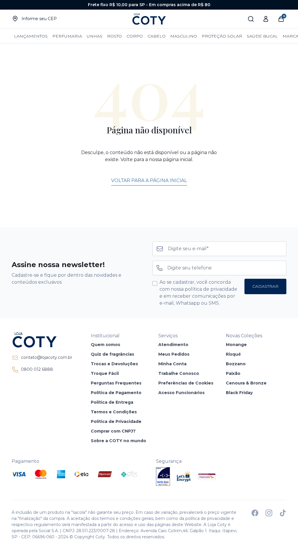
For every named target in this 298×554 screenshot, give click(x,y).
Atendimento (173, 344)
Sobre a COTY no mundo (118, 440)
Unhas (94, 36)
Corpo (135, 36)
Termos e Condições (114, 411)
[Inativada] (163, 476)
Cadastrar (265, 286)
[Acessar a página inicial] (42, 339)
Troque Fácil (105, 373)
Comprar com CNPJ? (113, 431)
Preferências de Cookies (185, 383)
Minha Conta (172, 363)
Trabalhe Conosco (178, 373)
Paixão (233, 373)
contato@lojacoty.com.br (46, 357)
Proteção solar (222, 36)
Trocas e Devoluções (114, 363)
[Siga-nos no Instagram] (268, 512)
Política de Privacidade (116, 421)
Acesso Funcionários (181, 392)
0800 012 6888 (37, 369)
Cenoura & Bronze (246, 383)
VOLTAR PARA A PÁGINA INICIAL (149, 180)
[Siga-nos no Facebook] (254, 512)
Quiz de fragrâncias (112, 354)
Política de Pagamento (116, 392)
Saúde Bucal (262, 36)
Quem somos (105, 344)
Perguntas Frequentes (116, 383)
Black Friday (239, 392)
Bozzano (236, 363)
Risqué (233, 354)
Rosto (114, 36)
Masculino (183, 36)
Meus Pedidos (173, 354)
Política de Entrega (112, 402)
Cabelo (157, 36)
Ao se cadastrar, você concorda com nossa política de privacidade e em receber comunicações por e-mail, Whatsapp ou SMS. (198, 292)
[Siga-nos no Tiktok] (282, 512)
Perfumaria (67, 36)
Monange (236, 344)
